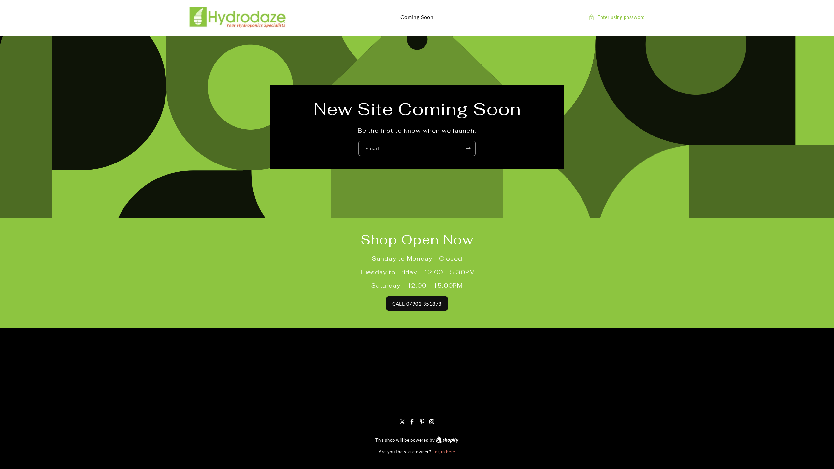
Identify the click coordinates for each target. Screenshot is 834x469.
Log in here (443, 451)
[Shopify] (447, 440)
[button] (616, 17)
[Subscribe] (468, 148)
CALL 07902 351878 (417, 303)
